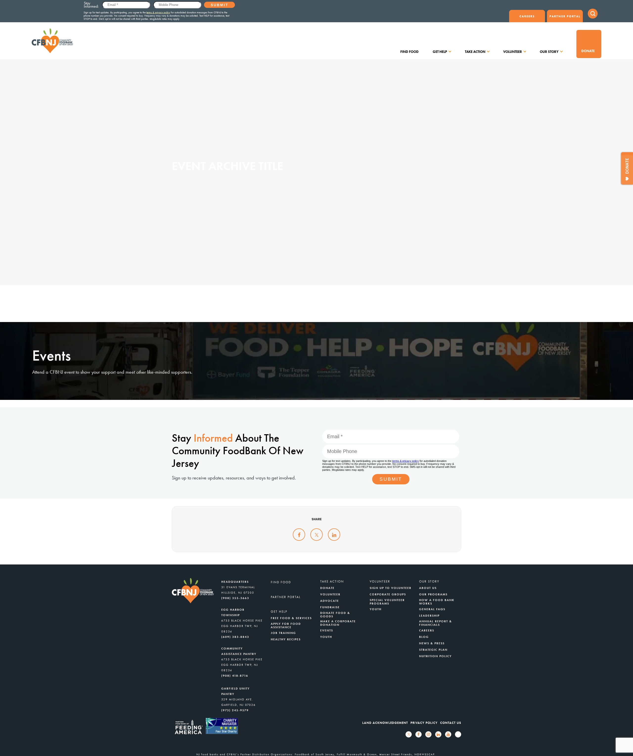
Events (326, 630)
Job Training (283, 633)
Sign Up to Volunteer (390, 588)
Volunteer (512, 51)
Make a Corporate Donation (338, 623)
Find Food (409, 51)
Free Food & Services (291, 618)
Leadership (429, 616)
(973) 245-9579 (235, 710)
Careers (527, 16)
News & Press (432, 643)
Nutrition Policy (435, 656)
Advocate (329, 601)
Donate (588, 51)
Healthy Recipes (286, 639)
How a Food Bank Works (436, 601)
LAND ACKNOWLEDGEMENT (385, 723)
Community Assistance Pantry (238, 651)
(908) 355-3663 (235, 598)
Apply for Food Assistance (286, 625)
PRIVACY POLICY (424, 723)
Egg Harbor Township (233, 612)
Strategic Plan (433, 650)
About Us (428, 588)
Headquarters (235, 582)
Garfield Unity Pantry (235, 691)
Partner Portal (564, 16)
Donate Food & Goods (335, 614)
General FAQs (432, 609)
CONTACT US (450, 723)
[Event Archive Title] (299, 534)
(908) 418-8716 (234, 676)
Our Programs (433, 594)
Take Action (475, 51)
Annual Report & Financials (435, 623)
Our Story (549, 51)
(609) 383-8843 (235, 637)
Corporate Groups (388, 594)
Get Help (440, 51)
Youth (326, 637)
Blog (424, 637)
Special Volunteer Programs (387, 601)
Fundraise (330, 607)
